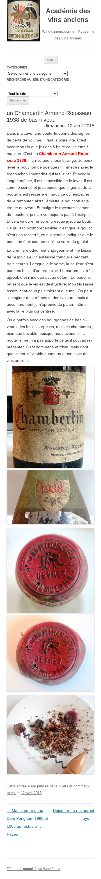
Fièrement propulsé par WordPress (33, 869)
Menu (50, 59)
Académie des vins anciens (68, 15)
